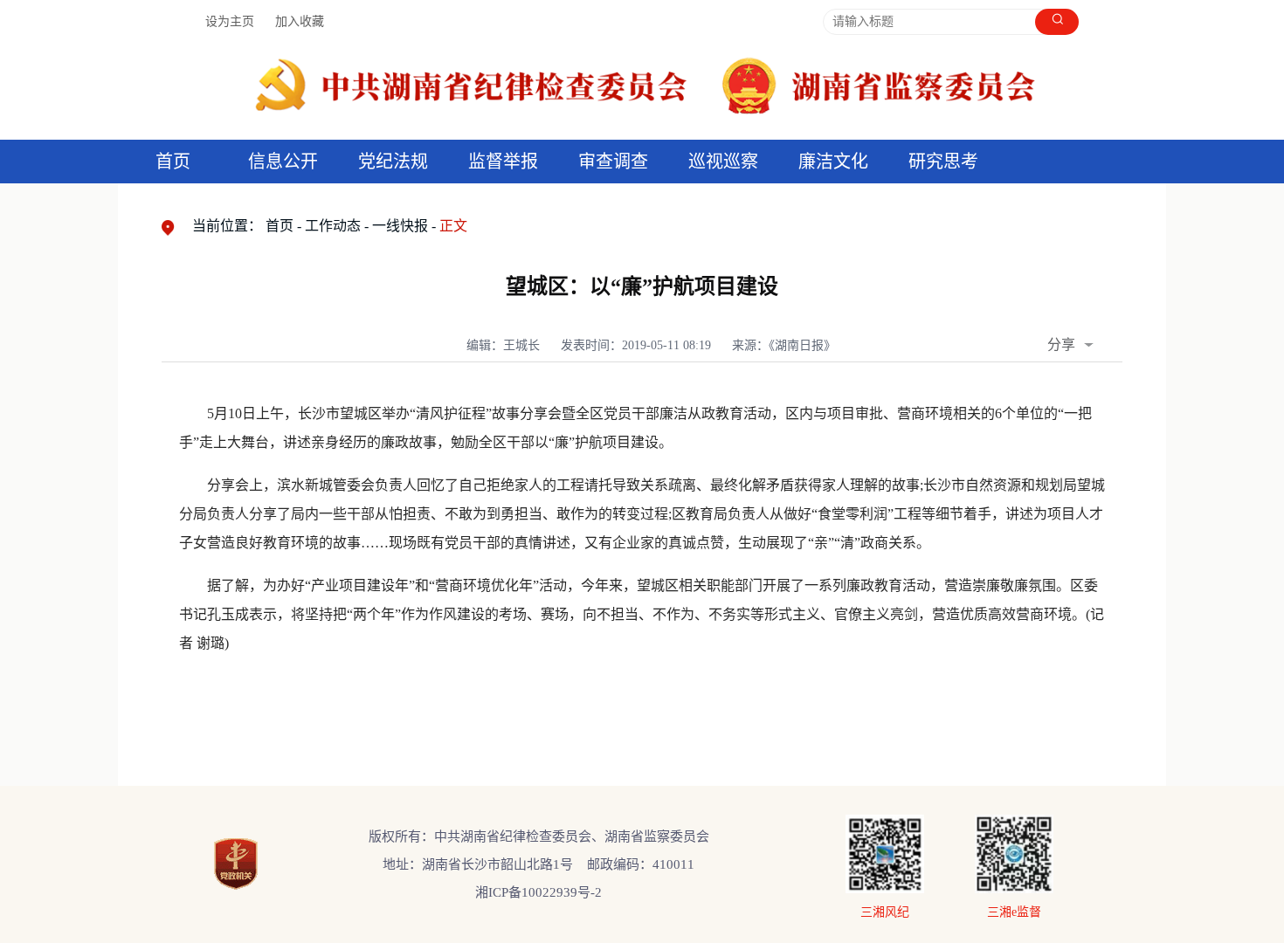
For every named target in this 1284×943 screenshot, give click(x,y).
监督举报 (503, 161)
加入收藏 (299, 21)
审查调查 (613, 161)
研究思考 (943, 161)
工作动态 (333, 225)
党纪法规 (393, 161)
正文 (453, 225)
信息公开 (283, 161)
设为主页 (229, 21)
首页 (172, 161)
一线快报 (400, 225)
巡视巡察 (723, 161)
